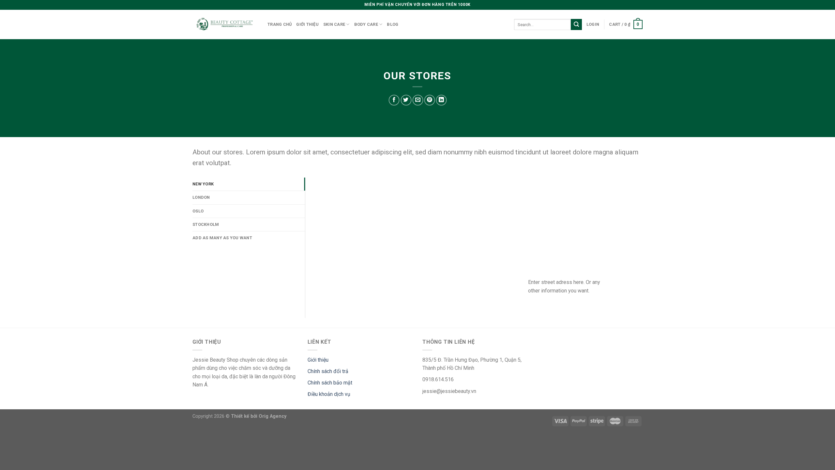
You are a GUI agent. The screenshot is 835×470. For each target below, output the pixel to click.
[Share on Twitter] (406, 100)
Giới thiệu (307, 24)
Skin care (334, 24)
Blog (392, 24)
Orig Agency (272, 416)
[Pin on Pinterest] (429, 100)
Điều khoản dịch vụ (329, 394)
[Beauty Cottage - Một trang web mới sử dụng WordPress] (225, 25)
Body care (366, 24)
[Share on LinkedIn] (441, 100)
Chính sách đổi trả (328, 371)
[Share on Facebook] (394, 100)
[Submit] (576, 24)
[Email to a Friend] (417, 100)
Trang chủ (279, 24)
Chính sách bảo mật (330, 383)
